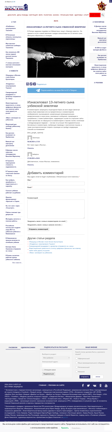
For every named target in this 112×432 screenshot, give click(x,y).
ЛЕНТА (56, 21)
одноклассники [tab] (28, 347)
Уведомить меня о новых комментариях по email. (46, 221)
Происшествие (66, 15)
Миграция (33, 15)
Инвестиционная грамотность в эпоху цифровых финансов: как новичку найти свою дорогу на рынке (98, 70)
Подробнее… (76, 428)
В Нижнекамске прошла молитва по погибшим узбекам (13, 240)
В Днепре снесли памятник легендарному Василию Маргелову (99, 29)
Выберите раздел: (49, 354)
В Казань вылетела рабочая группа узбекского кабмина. (13, 257)
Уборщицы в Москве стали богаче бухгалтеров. (46, 242)
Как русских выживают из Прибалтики (10, 135)
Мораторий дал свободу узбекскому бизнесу (13, 126)
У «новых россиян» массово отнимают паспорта (13, 65)
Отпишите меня (50, 370)
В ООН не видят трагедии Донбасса (99, 49)
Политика (48, 15)
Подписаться (49, 374)
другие (65, 417)
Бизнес (56, 15)
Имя (29, 180)
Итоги (98, 377)
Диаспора (12, 15)
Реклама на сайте (56, 385)
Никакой (81, 372)
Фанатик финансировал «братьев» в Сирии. (13, 199)
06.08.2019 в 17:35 (33, 141)
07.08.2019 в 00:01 (33, 158)
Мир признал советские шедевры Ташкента (13, 45)
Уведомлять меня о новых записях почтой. (44, 225)
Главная (42, 385)
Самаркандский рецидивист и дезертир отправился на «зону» (51, 246)
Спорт (86, 15)
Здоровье (78, 15)
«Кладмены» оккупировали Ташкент (42, 244)
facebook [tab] (13, 347)
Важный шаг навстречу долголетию (10, 143)
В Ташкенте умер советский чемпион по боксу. (13, 173)
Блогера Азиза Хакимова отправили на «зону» (13, 249)
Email (29, 187)
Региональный (83, 367)
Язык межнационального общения (91, 363)
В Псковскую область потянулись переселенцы (13, 37)
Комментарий (32, 198)
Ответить (30, 148)
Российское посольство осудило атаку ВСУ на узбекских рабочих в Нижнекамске (13, 230)
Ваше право (95, 15)
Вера (41, 15)
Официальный (84, 358)
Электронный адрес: (50, 362)
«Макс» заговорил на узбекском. (40, 253)
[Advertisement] (18, 287)
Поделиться (41, 84)
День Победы (22, 15)
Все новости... (17, 263)
